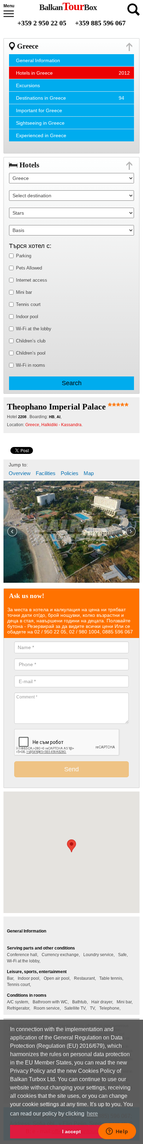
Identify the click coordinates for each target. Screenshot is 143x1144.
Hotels (29, 165)
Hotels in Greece (34, 73)
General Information (38, 60)
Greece (27, 46)
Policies (69, 473)
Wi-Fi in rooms (30, 365)
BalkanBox (68, 7)
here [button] (92, 1114)
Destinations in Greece (41, 98)
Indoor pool (27, 316)
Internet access (31, 280)
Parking (23, 255)
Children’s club (30, 340)
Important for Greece (39, 110)
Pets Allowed (29, 268)
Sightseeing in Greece (40, 123)
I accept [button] (71, 1131)
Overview (20, 473)
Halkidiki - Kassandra (61, 424)
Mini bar (24, 292)
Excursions (28, 85)
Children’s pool (30, 353)
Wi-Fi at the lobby (33, 328)
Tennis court (28, 304)
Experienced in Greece (41, 135)
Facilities (46, 473)
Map (89, 473)
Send (71, 769)
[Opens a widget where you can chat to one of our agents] (117, 1132)
